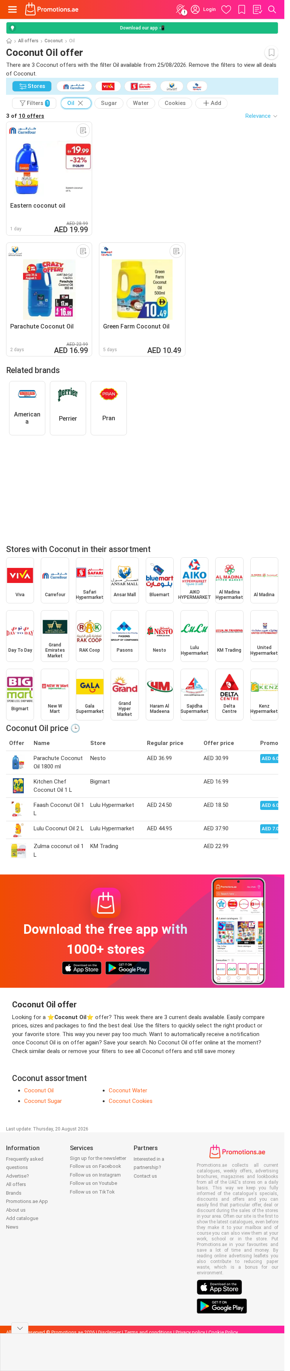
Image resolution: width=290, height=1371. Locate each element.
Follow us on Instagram (95, 1175)
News (12, 1227)
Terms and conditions (148, 1332)
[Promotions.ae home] (52, 9)
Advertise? (17, 1176)
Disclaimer (109, 1332)
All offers (28, 40)
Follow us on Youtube (93, 1183)
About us (16, 1210)
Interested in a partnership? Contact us (149, 1167)
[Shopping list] (257, 9)
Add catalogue (22, 1218)
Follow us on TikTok (92, 1192)
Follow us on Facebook (95, 1166)
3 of (25, 116)
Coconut (54, 40)
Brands (14, 1193)
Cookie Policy (223, 1332)
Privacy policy (190, 1332)
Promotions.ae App (27, 1201)
